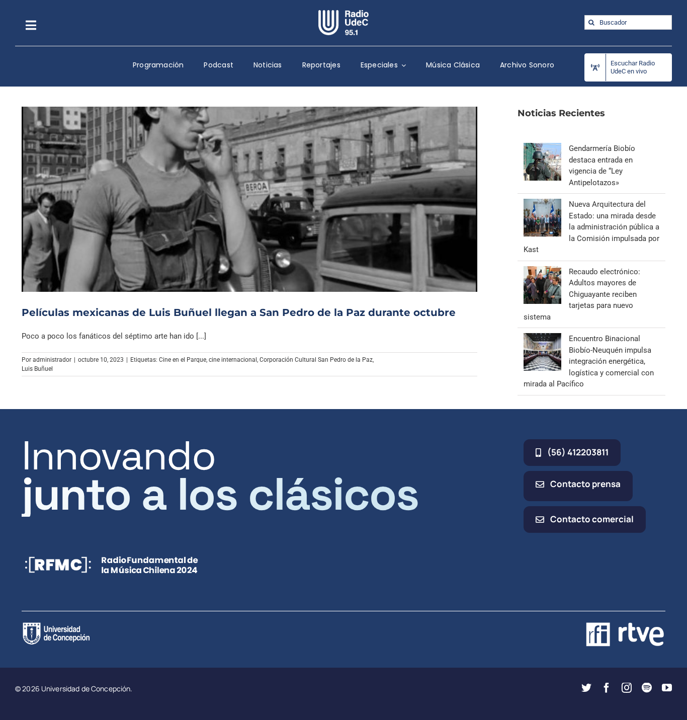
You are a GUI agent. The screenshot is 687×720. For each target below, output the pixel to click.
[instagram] (627, 688)
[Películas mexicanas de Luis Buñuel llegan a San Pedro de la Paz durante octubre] (249, 199)
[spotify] (647, 688)
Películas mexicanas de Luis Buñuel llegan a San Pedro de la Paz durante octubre (239, 312)
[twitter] (586, 688)
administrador (52, 359)
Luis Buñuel (37, 368)
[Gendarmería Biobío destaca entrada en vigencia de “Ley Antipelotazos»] (542, 148)
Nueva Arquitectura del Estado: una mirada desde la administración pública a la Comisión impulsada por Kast (591, 227)
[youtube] (667, 688)
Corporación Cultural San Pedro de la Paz (316, 359)
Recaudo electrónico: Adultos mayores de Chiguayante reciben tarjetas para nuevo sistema (582, 294)
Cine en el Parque (182, 359)
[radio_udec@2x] (343, 13)
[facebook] (607, 688)
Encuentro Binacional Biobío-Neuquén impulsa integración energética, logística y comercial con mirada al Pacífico (589, 361)
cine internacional (233, 359)
